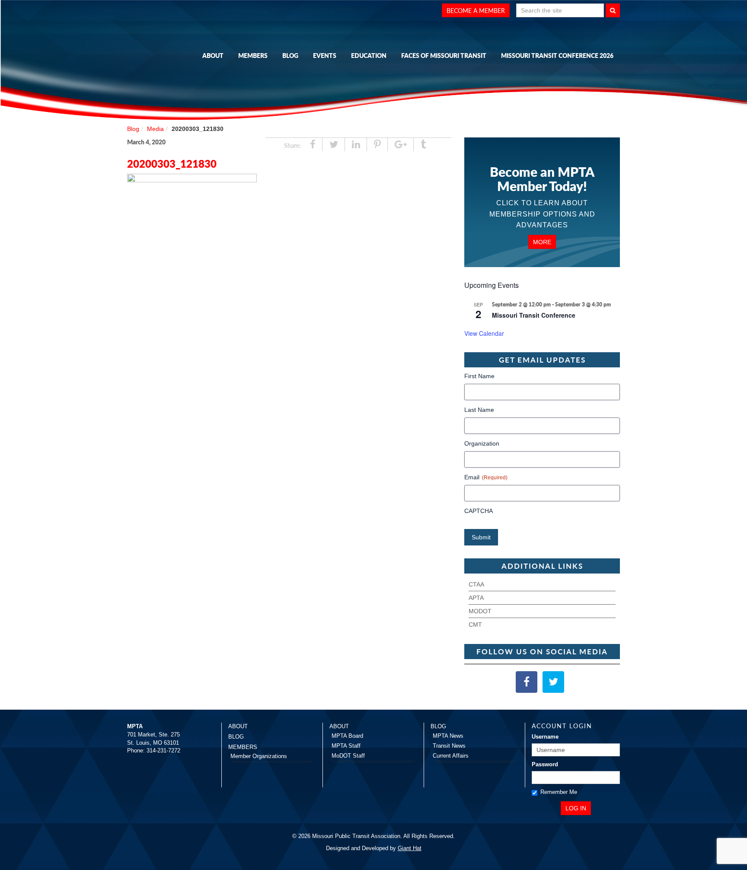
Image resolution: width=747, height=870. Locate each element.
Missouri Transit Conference (533, 315)
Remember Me (558, 792)
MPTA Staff (346, 746)
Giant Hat (409, 848)
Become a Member (476, 10)
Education (368, 55)
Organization (481, 443)
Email (486, 477)
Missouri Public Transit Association (170, 53)
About (212, 55)
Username (545, 736)
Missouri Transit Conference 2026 (557, 55)
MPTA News (448, 736)
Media (155, 128)
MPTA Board (347, 736)
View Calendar (484, 333)
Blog (290, 55)
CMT (475, 624)
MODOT (480, 611)
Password (545, 764)
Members (253, 55)
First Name (479, 376)
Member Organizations (258, 756)
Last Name (479, 409)
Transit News (449, 746)
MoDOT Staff (348, 755)
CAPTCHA (478, 510)
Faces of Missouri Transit (443, 55)
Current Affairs (451, 755)
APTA (476, 597)
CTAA (476, 584)
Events (324, 55)
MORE (542, 241)
